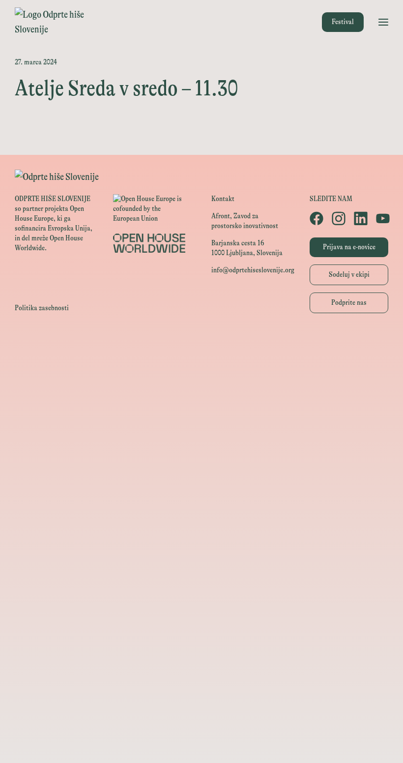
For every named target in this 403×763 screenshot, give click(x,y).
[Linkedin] (360, 218)
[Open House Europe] (201, 344)
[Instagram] (338, 218)
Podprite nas (349, 302)
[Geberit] (201, 654)
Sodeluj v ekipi (349, 274)
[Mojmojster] (201, 698)
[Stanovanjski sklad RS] (201, 521)
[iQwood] (201, 565)
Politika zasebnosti (42, 308)
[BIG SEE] (201, 742)
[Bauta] (201, 676)
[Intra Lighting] (201, 454)
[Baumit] (201, 587)
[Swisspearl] (201, 609)
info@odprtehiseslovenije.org (252, 270)
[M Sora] (201, 499)
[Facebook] (316, 218)
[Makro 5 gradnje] (201, 631)
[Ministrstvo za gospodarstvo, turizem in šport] (201, 410)
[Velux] (201, 477)
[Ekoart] (201, 543)
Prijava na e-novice (349, 247)
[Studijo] (201, 720)
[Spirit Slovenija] (201, 432)
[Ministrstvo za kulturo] (201, 388)
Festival (343, 22)
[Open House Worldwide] (201, 366)
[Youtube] (382, 218)
